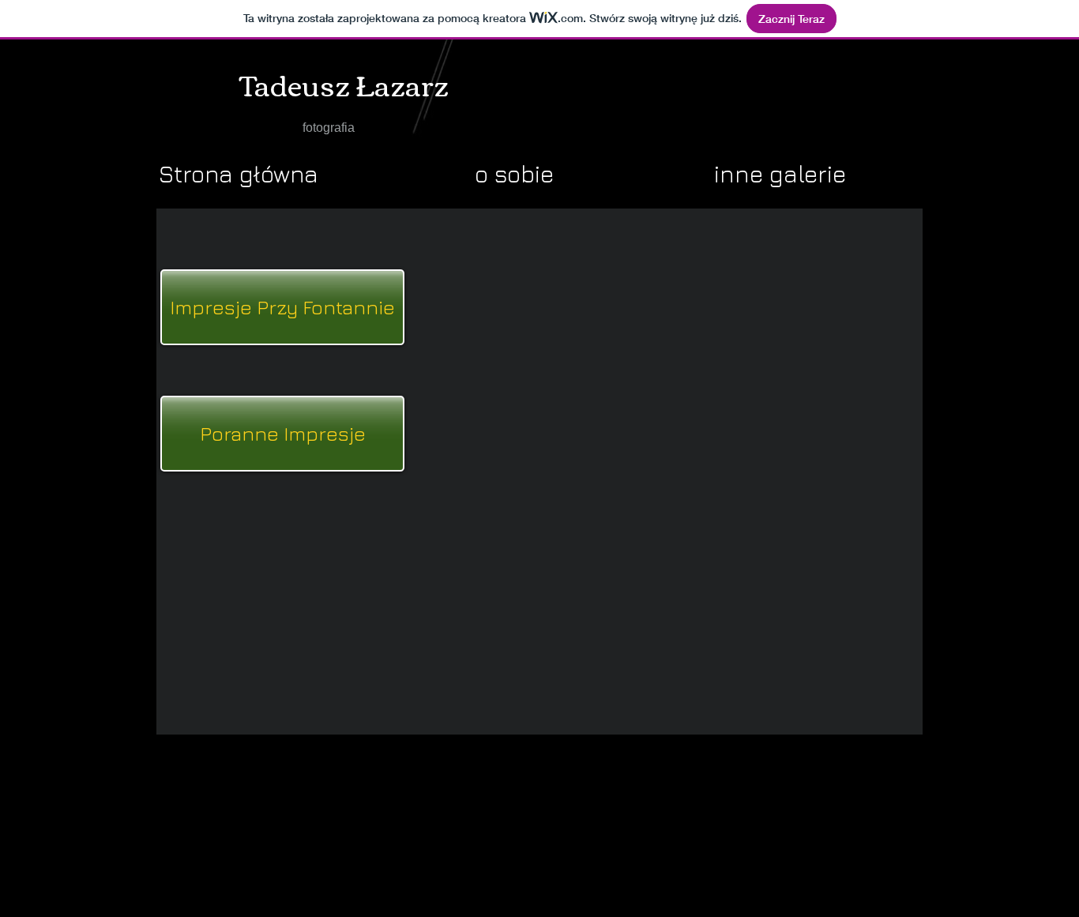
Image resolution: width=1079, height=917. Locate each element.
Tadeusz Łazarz (344, 83)
